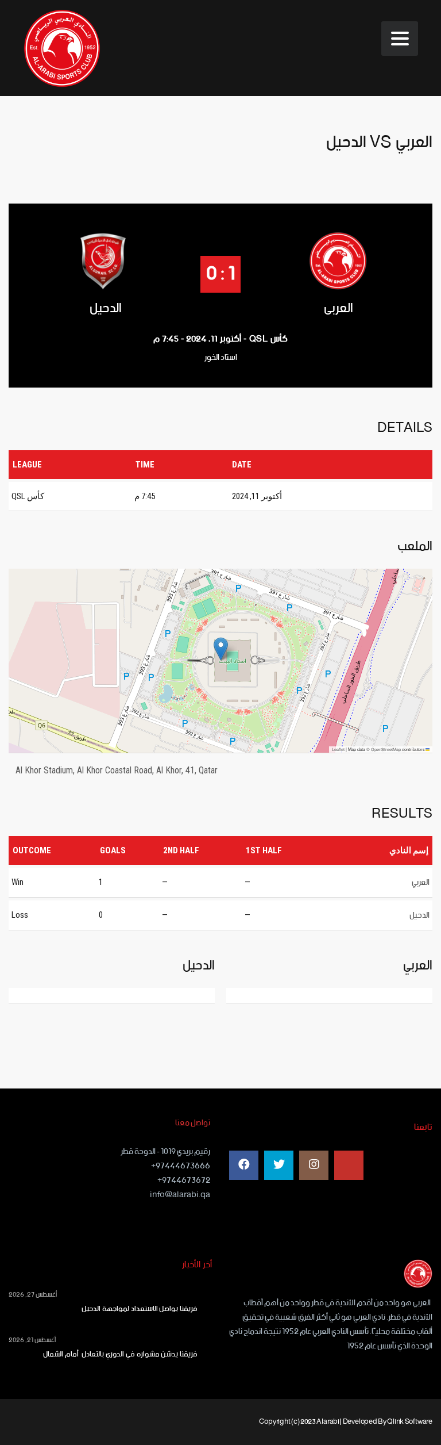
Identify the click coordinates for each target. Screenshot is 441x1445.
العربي (338, 308)
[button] (221, 649)
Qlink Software (409, 1422)
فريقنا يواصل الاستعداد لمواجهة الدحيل (140, 1309)
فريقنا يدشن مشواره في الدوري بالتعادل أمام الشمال (118, 1355)
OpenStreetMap (386, 750)
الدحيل (106, 308)
